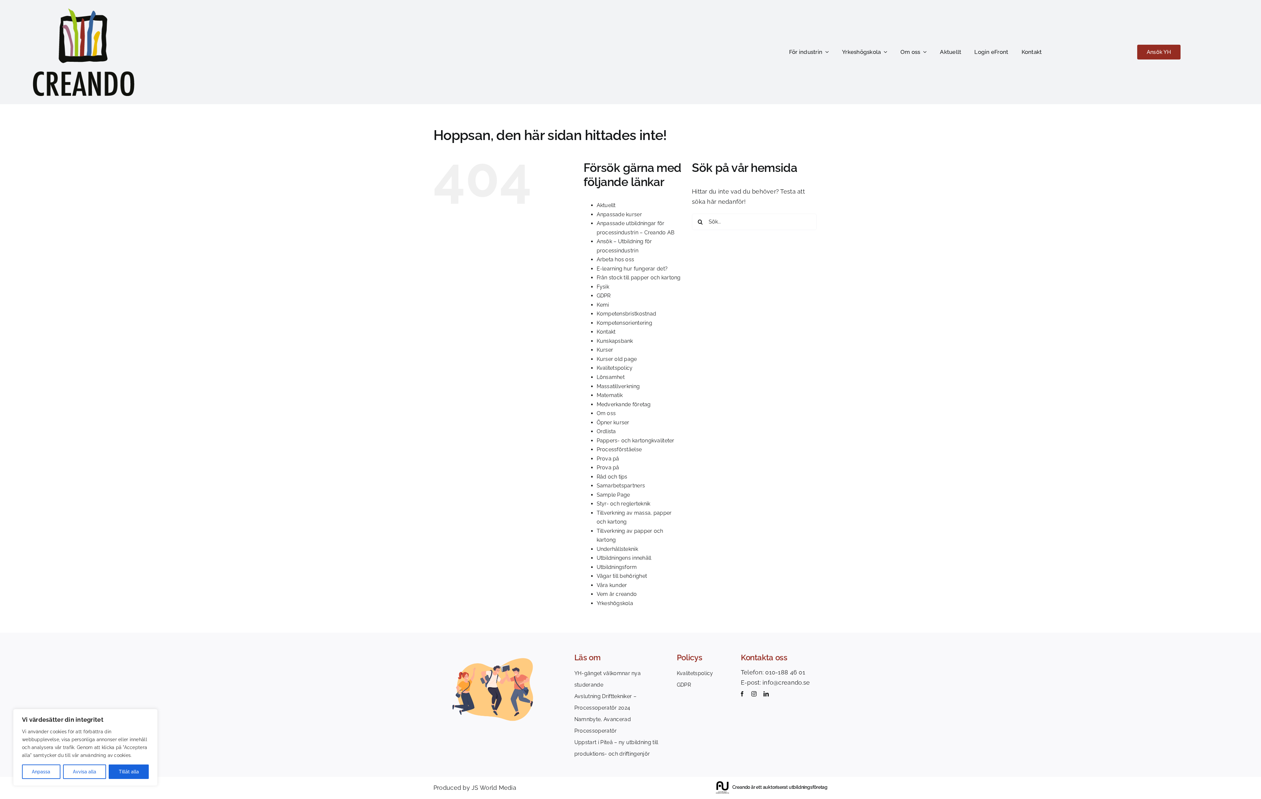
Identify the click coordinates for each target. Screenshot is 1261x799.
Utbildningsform (617, 567)
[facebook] (742, 693)
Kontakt (606, 332)
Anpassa (41, 771)
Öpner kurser (613, 422)
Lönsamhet (611, 377)
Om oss (606, 413)
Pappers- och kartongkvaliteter (636, 440)
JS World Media (494, 787)
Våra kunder (612, 585)
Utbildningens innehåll (624, 558)
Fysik (603, 287)
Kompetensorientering (624, 323)
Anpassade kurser (619, 214)
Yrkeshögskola (615, 603)
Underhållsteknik (617, 549)
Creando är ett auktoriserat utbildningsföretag (780, 787)
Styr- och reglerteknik (624, 504)
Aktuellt (606, 205)
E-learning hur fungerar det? (632, 269)
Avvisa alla (84, 771)
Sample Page (613, 495)
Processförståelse (619, 449)
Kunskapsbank (615, 341)
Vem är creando (617, 594)
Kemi (603, 305)
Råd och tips (612, 477)
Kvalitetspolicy (615, 368)
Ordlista (606, 431)
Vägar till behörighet (622, 576)
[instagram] (754, 693)
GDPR (604, 296)
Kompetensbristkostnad (626, 314)
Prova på (608, 459)
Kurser (605, 350)
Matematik (610, 395)
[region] (85, 747)
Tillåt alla (129, 771)
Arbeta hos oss (615, 259)
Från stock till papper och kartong (639, 277)
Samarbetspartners (621, 485)
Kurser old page (617, 359)
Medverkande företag (624, 404)
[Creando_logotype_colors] (83, 11)
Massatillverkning (618, 386)
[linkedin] (766, 693)
